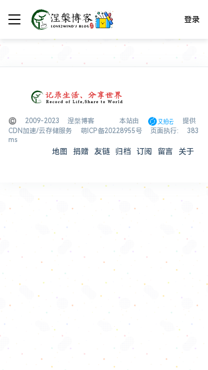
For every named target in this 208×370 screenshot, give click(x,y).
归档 (123, 151)
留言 (165, 151)
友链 (102, 151)
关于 (186, 151)
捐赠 (81, 151)
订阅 (144, 151)
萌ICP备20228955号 (111, 131)
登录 (192, 19)
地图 (60, 151)
